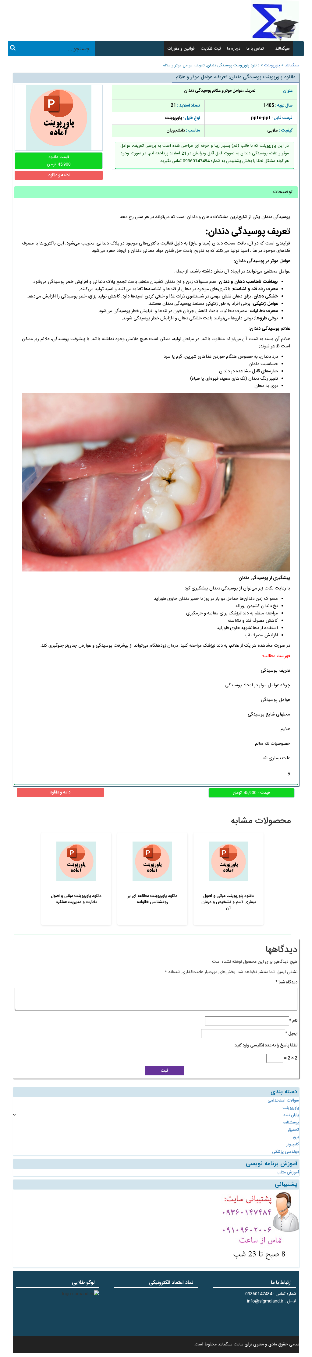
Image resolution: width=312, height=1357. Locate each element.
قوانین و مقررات (181, 48)
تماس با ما (255, 48)
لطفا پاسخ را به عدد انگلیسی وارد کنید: (265, 1045)
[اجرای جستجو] (12, 49)
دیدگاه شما (286, 982)
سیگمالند (282, 48)
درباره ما (233, 48)
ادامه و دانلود (58, 175)
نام (293, 1021)
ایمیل (291, 1033)
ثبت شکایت (211, 48)
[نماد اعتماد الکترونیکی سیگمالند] (179, 1311)
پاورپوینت (272, 65)
